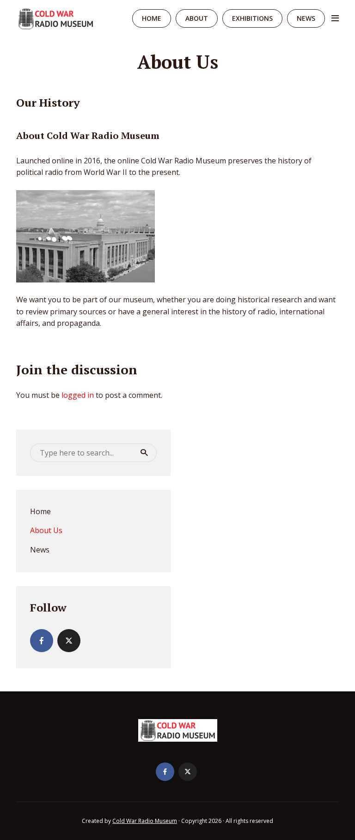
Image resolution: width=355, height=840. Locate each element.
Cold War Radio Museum (144, 821)
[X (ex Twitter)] (68, 640)
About (196, 18)
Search (144, 453)
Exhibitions (252, 18)
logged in (77, 395)
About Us (46, 530)
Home (151, 18)
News (306, 18)
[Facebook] (41, 640)
